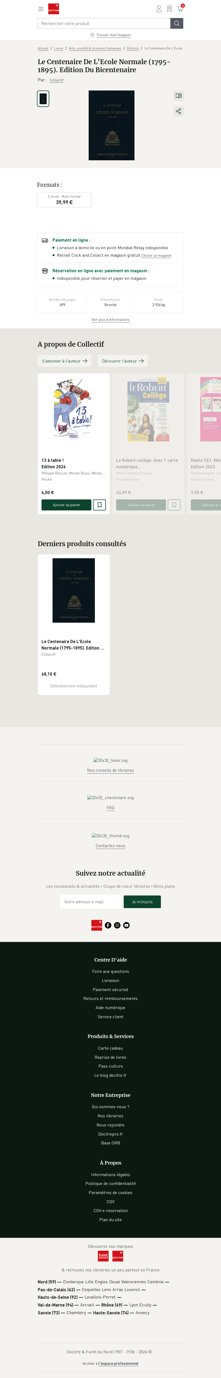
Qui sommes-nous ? (110, 1106)
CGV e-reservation (111, 1210)
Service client (110, 1016)
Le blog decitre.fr (110, 1075)
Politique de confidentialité (110, 1183)
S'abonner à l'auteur (61, 361)
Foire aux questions (110, 971)
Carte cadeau (110, 1048)
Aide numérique (110, 1007)
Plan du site (110, 1219)
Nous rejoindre (110, 1124)
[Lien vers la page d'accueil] (53, 8)
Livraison (110, 980)
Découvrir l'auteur (119, 361)
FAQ (110, 807)
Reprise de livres (110, 1057)
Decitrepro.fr (110, 1134)
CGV (111, 1201)
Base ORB (110, 1142)
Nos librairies (110, 1115)
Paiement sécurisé (110, 989)
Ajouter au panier (66, 504)
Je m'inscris (142, 901)
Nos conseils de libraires (110, 770)
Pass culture (110, 1066)
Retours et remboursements (110, 998)
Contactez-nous (110, 845)
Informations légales (110, 1174)
